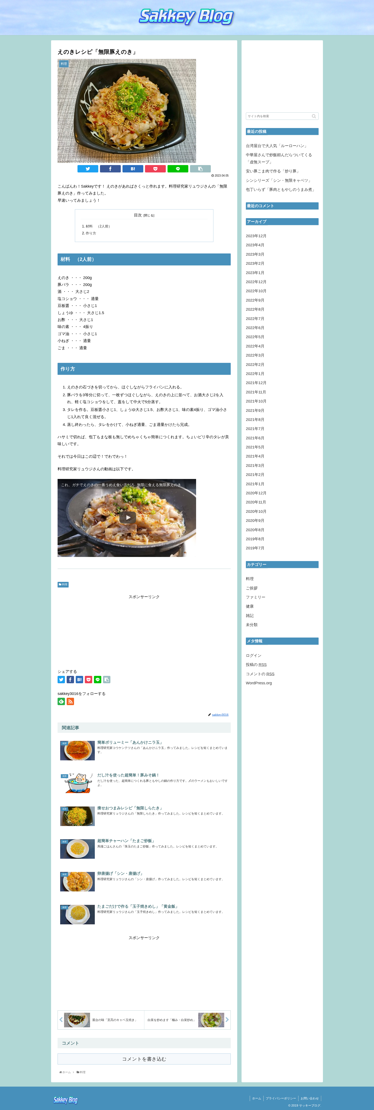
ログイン (253, 655)
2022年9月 (255, 300)
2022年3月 (255, 355)
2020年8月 (255, 530)
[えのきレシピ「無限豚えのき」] (133, 168)
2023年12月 (256, 236)
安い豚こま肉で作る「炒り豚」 (273, 171)
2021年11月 (256, 392)
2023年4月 (255, 245)
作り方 (91, 233)
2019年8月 (255, 539)
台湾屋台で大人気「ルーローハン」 (277, 146)
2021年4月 (255, 456)
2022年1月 (255, 374)
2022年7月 (255, 318)
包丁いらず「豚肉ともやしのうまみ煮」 (281, 189)
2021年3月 (255, 465)
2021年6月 (255, 438)
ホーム (256, 1098)
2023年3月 (255, 254)
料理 (64, 584)
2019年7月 (255, 548)
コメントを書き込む (144, 1059)
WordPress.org (259, 683)
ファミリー (255, 597)
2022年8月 (255, 309)
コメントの (260, 674)
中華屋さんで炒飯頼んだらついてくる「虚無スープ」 (279, 158)
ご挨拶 (252, 588)
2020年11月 (256, 502)
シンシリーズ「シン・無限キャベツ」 (279, 180)
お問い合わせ (310, 1098)
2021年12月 (256, 383)
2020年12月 (256, 493)
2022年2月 (255, 364)
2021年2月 (255, 474)
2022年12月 (256, 282)
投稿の (256, 664)
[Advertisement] (144, 630)
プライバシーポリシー (281, 1098)
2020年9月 (255, 520)
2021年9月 (255, 410)
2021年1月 (255, 484)
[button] (314, 116)
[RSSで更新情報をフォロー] (70, 701)
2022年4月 (255, 346)
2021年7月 (255, 429)
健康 (250, 606)
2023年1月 (255, 273)
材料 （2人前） (99, 226)
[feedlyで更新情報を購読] (61, 701)
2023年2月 (255, 263)
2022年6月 (255, 328)
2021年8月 (255, 419)
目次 (138, 215)
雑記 (250, 615)
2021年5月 (255, 447)
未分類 (252, 625)
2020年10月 (256, 511)
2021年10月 (256, 401)
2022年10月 (256, 291)
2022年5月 (255, 337)
